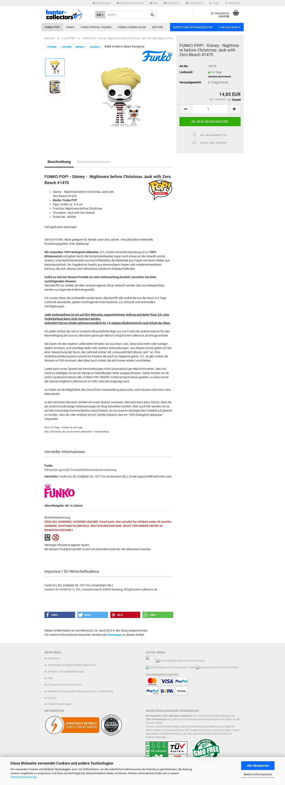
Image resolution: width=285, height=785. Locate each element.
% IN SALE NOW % (230, 27)
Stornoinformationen (131, 3)
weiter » (80, 46)
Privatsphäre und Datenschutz (65, 684)
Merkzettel (234, 3)
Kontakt (52, 698)
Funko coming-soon (132, 27)
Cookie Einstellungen (59, 704)
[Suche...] (152, 15)
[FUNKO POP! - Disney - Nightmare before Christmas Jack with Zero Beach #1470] (120, 96)
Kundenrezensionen (94, 162)
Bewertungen (103, 3)
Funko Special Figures (96, 27)
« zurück (66, 46)
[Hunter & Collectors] (66, 14)
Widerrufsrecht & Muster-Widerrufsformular (72, 665)
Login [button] (215, 3)
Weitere (157, 27)
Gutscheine (172, 3)
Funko (70, 27)
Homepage (114, 634)
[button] (194, 3)
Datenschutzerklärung (23, 777)
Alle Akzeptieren (258, 765)
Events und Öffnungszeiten (192, 27)
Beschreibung (59, 162)
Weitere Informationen (257, 774)
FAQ (155, 3)
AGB (50, 678)
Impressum (54, 658)
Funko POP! (52, 27)
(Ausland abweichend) (219, 76)
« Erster (52, 46)
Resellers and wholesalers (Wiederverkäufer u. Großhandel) (80, 691)
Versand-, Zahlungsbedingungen (66, 671)
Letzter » (95, 46)
